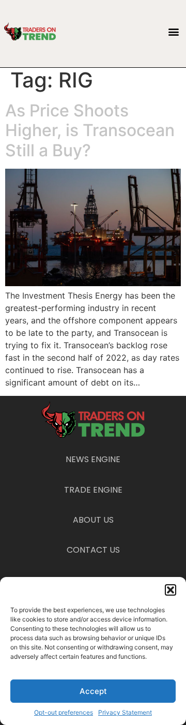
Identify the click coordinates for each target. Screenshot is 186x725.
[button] (170, 590)
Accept (93, 691)
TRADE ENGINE (93, 490)
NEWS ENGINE (93, 459)
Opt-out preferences (63, 712)
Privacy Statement (125, 712)
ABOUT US (93, 520)
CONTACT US (93, 550)
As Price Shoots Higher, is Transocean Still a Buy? (90, 130)
